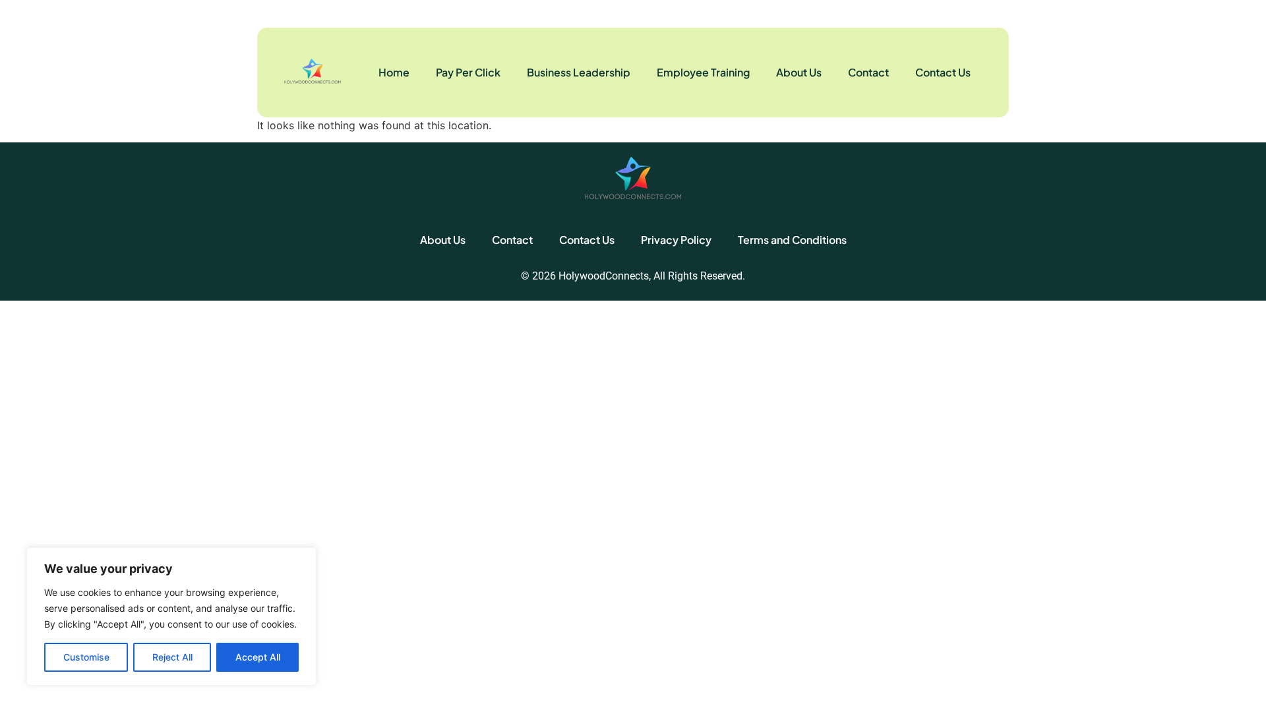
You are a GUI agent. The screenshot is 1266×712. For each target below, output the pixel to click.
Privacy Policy (676, 240)
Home (393, 72)
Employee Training (703, 72)
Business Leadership (578, 72)
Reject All (172, 657)
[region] (171, 616)
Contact (868, 72)
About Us (799, 72)
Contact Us (943, 72)
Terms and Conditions (792, 240)
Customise (86, 657)
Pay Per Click (468, 72)
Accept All (257, 657)
